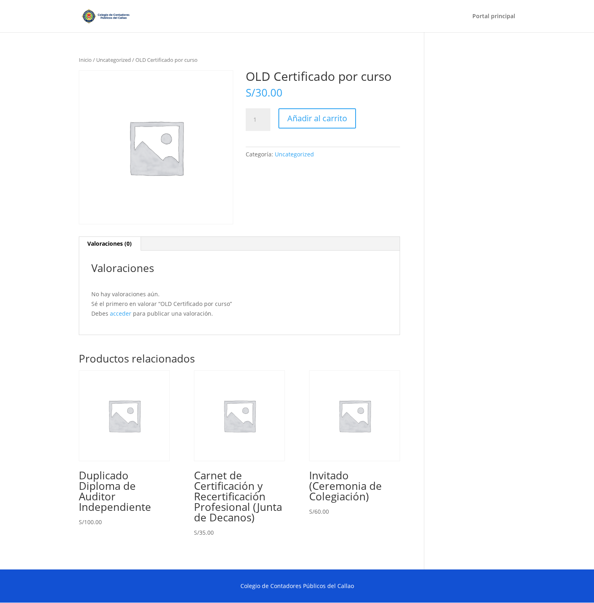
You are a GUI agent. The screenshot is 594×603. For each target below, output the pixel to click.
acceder (120, 313)
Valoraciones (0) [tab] (109, 243)
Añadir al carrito (317, 118)
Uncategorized (113, 59)
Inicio (85, 59)
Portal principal (493, 16)
